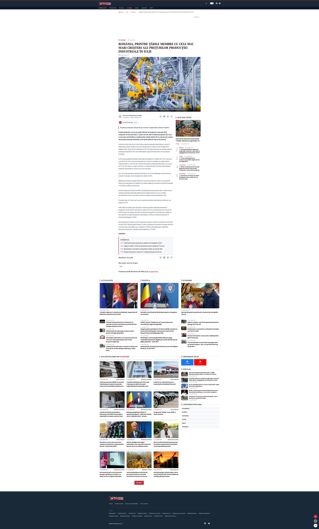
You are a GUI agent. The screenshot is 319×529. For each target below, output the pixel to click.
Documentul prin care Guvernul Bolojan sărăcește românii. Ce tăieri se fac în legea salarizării (111, 474)
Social (177, 144)
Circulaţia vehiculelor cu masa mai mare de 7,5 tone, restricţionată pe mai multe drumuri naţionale (121, 340)
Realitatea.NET (112, 513)
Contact (111, 503)
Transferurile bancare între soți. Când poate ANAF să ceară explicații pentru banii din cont (138, 384)
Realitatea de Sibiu (135, 115)
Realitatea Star (132, 513)
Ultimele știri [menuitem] (102, 8)
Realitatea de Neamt (142, 513)
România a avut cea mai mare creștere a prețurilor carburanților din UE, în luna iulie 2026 (112, 444)
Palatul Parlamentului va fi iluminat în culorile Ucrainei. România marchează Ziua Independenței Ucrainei (121, 324)
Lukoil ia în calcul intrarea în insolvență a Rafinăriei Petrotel (165, 383)
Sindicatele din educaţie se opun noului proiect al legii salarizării (120, 332)
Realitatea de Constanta (154, 513)
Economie (133, 12)
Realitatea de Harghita (137, 516)
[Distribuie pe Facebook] (164, 116)
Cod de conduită (144, 503)
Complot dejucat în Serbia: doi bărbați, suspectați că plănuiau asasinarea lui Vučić (118, 313)
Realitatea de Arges (113, 516)
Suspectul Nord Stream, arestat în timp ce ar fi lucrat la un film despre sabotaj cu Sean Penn (122, 348)
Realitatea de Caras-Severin (178, 513)
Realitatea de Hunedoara (170, 516)
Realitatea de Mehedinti (204, 513)
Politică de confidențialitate (131, 503)
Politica (181, 147)
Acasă (121, 12)
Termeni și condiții (119, 503)
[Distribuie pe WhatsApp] (167, 116)
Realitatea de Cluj (166, 513)
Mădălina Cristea (147, 469)
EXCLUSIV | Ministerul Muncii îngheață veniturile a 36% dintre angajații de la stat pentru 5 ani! (189, 151)
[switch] (212, 3)
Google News (153, 271)
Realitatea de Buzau (192, 513)
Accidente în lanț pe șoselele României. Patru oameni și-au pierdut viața (189, 177)
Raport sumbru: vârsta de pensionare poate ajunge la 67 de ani (144, 246)
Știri (127, 12)
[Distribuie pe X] (171, 116)
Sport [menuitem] (151, 8)
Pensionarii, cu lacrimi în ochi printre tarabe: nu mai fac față (143, 249)
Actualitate (182, 165)
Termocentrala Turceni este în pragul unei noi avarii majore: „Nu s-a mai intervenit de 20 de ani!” (202, 344)
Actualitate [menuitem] (112, 8)
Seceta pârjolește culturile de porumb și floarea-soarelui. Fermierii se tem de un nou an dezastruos (137, 475)
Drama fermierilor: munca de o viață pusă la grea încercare (143, 252)
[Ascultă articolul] (315, 516)
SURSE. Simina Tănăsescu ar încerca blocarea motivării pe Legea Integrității (156, 323)
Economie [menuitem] (129, 8)
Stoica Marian (175, 379)
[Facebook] (217, 3)
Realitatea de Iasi (148, 516)
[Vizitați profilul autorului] (120, 116)
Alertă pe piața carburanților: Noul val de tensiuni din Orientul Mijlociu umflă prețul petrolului (166, 474)
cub (121, 266)
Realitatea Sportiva (122, 513)
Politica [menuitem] (121, 8)
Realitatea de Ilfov (158, 516)
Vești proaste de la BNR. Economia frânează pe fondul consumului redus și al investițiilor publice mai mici (112, 385)
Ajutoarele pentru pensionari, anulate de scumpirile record (143, 243)
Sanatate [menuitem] (144, 8)
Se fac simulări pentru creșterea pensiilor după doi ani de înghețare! (189, 159)
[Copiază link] (160, 116)
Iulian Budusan (120, 379)
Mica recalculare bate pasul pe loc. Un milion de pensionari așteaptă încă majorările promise (166, 444)
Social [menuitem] (137, 8)
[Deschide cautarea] (206, 3)
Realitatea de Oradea (125, 516)
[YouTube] (220, 3)
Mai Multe (139, 483)
